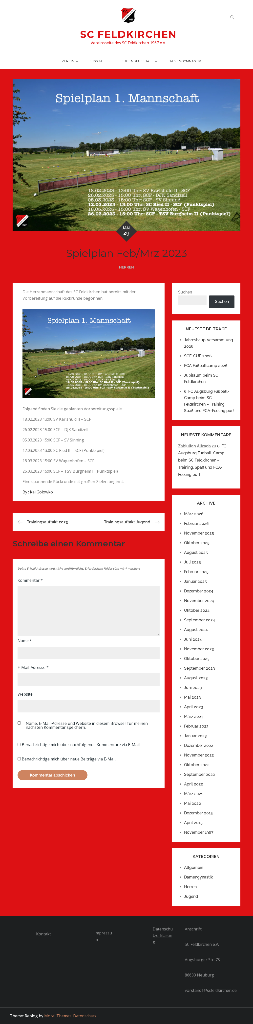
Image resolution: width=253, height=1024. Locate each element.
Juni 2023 (193, 687)
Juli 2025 (192, 562)
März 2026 (194, 514)
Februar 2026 (196, 523)
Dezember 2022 (198, 745)
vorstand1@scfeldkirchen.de (211, 990)
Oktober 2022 (197, 764)
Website (25, 694)
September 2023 (199, 668)
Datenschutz (85, 1016)
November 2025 (199, 533)
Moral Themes (57, 1016)
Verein (68, 61)
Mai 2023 (192, 697)
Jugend (191, 896)
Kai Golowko (41, 492)
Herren (126, 267)
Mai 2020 (192, 803)
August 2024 (196, 629)
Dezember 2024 (198, 591)
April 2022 (193, 784)
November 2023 (199, 649)
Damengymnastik (185, 61)
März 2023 (193, 716)
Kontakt (43, 934)
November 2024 (199, 600)
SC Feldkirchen (128, 34)
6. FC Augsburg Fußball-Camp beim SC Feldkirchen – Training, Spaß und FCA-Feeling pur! (202, 460)
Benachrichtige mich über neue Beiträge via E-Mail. (69, 759)
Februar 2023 (196, 726)
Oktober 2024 (197, 610)
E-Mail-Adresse (33, 667)
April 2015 (193, 822)
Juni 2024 (193, 639)
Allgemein (193, 867)
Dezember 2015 (198, 813)
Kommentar (30, 580)
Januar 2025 (195, 581)
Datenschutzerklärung (163, 935)
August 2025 (196, 552)
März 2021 (193, 793)
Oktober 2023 (197, 658)
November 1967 (198, 832)
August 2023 (196, 678)
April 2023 (193, 707)
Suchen (185, 292)
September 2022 (199, 774)
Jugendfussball (137, 61)
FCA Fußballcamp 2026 (206, 365)
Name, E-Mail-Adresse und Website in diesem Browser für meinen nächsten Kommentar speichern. (87, 725)
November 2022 (199, 755)
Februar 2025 (196, 571)
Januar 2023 (195, 735)
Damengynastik (198, 877)
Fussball (98, 61)
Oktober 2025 (197, 542)
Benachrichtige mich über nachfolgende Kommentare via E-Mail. (81, 744)
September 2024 (199, 620)
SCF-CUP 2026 (198, 356)
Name (25, 640)
